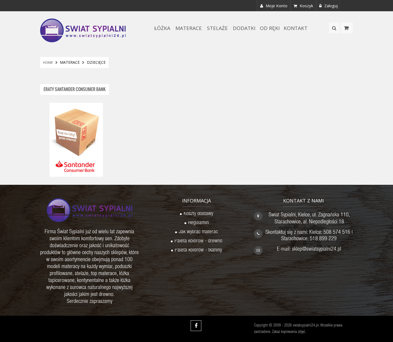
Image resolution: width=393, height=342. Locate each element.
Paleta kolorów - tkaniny (198, 251)
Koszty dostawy (198, 214)
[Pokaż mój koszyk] (347, 27)
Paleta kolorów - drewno (198, 241)
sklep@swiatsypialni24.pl (316, 249)
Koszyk (306, 5)
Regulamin (198, 223)
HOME (48, 62)
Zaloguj (331, 5)
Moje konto (276, 5)
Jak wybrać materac (198, 232)
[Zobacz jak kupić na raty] (76, 139)
